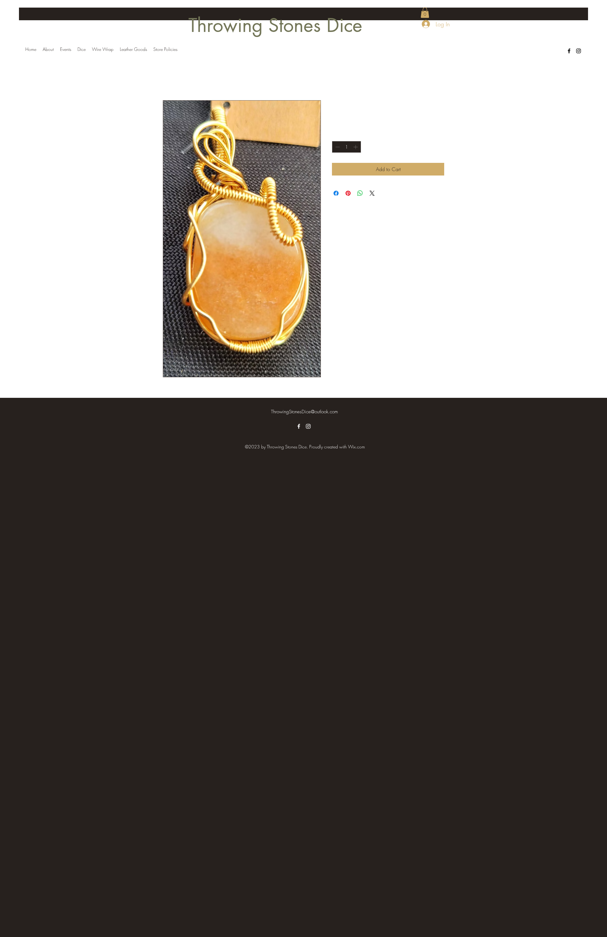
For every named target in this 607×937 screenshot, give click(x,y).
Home (169, 77)
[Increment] (356, 146)
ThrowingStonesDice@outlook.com (304, 412)
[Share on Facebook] (336, 193)
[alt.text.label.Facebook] (569, 51)
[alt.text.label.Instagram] (578, 51)
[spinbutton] (346, 146)
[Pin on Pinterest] (348, 193)
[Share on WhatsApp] (360, 193)
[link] (424, 12)
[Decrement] (337, 146)
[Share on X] (372, 193)
